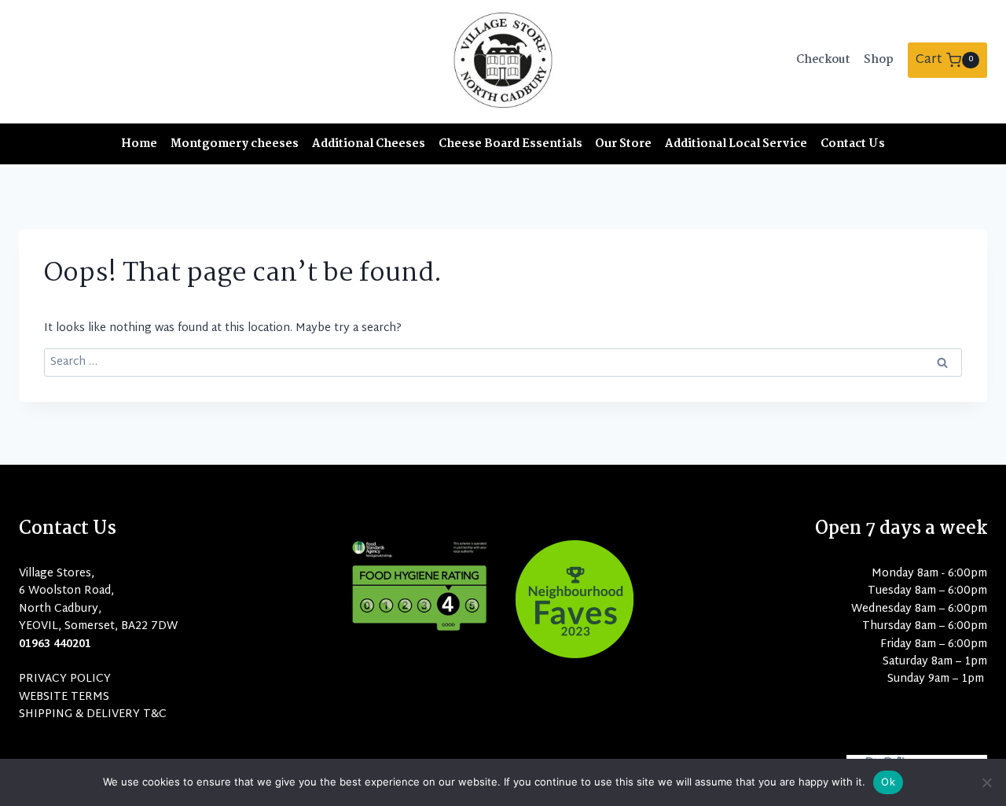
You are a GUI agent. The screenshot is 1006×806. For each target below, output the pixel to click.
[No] (986, 782)
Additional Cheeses (368, 143)
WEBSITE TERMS (64, 697)
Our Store (623, 143)
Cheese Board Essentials (510, 143)
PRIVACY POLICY (65, 679)
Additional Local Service (736, 143)
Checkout (823, 59)
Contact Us (853, 143)
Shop (879, 59)
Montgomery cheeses (235, 143)
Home (139, 143)
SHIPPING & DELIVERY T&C (93, 714)
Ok (888, 781)
